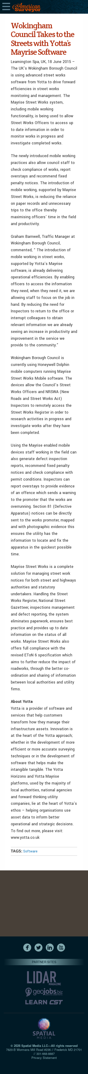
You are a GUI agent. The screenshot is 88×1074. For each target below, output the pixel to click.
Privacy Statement (44, 1057)
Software (30, 851)
